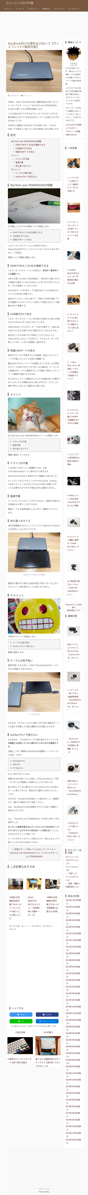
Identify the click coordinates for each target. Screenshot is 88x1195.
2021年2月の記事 (73, 993)
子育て (71, 873)
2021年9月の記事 (73, 953)
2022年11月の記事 (73, 900)
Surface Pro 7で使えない (26, 176)
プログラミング (32, 9)
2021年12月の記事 (73, 933)
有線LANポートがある (25, 151)
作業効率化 (46, 9)
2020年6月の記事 (73, 1046)
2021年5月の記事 (73, 973)
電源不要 (19, 162)
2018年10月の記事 (73, 1139)
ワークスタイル (73, 9)
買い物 (13, 929)
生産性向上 (49, 926)
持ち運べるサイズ (23, 165)
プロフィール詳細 (73, 131)
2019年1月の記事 (73, 1119)
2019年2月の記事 (73, 1112)
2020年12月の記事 (73, 1006)
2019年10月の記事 (73, 1079)
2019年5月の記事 (73, 1093)
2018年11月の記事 (73, 1132)
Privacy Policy (44, 1191)
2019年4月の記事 (73, 1099)
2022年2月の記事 (73, 920)
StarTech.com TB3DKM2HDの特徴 (26, 141)
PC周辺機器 (15, 926)
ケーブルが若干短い (24, 173)
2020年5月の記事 (73, 1053)
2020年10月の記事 (73, 1019)
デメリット (16, 169)
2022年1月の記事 (73, 926)
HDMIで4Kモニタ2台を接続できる (30, 144)
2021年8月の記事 (73, 960)
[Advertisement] (44, 22)
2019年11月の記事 (73, 1073)
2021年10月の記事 (73, 946)
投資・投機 (73, 883)
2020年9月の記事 (73, 1026)
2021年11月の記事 (73, 940)
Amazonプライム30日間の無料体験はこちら (74, 607)
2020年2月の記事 (73, 1066)
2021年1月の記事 (73, 999)
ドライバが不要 (22, 158)
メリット (15, 155)
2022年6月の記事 (73, 913)
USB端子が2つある (23, 148)
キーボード (20, 9)
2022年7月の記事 (73, 906)
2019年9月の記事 (73, 1086)
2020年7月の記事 (73, 1039)
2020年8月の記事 (73, 1033)
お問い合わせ (71, 134)
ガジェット (8, 9)
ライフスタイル (59, 9)
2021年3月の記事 (73, 986)
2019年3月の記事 (73, 1106)
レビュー (26, 926)
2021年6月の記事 (73, 966)
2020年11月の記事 (73, 1013)
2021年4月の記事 (73, 979)
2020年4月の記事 (73, 1059)
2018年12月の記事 (73, 1126)
